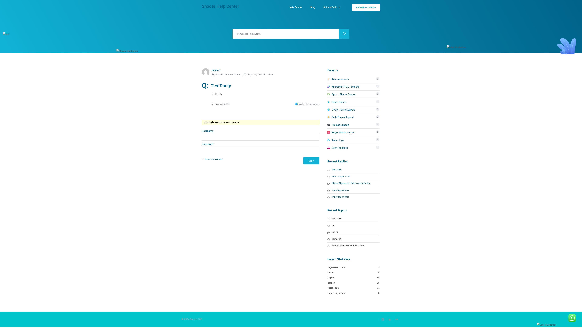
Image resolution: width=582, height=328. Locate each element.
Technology (338, 140)
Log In (311, 161)
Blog (312, 7)
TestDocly (336, 239)
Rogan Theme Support (343, 132)
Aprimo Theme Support (344, 94)
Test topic (336, 169)
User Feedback (340, 147)
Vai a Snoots (296, 7)
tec (333, 225)
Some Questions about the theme (348, 245)
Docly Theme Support (309, 104)
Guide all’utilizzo (331, 7)
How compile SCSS (341, 176)
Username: (208, 131)
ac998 (227, 104)
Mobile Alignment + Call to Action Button (351, 183)
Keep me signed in (214, 159)
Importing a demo (340, 190)
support (216, 70)
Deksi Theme (339, 102)
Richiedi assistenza (366, 7)
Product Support (340, 124)
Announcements (340, 79)
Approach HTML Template (345, 86)
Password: (208, 144)
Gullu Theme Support (343, 117)
